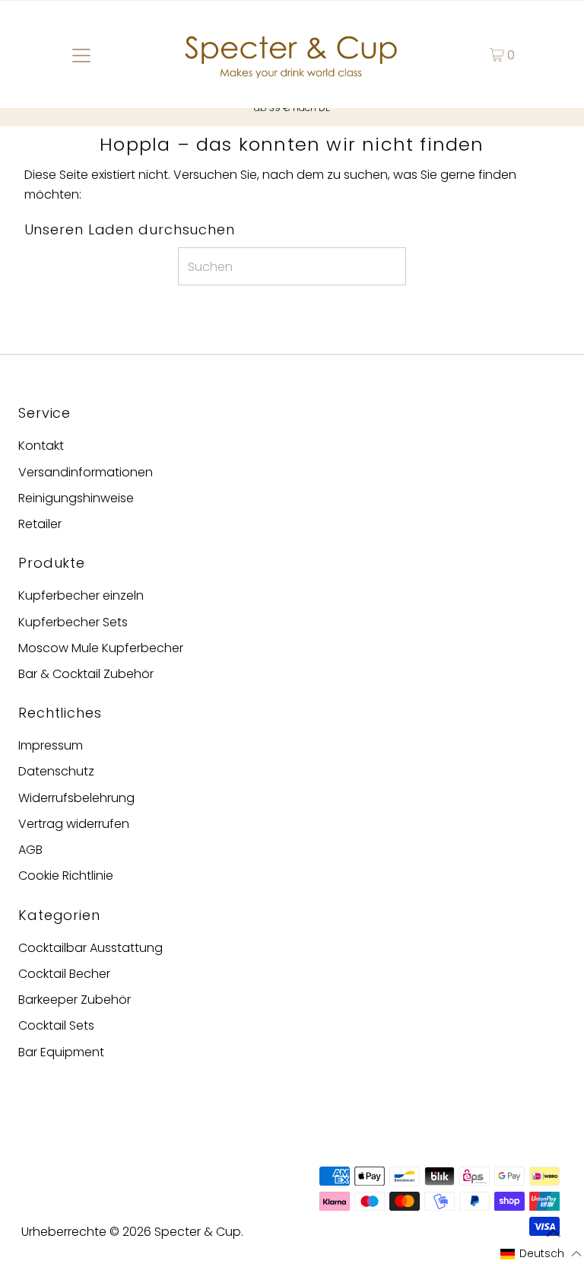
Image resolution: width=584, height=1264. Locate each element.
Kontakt (41, 445)
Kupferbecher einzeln (81, 595)
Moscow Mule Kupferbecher (100, 648)
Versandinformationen (85, 472)
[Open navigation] (81, 55)
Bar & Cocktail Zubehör (86, 674)
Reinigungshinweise (76, 498)
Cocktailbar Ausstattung (90, 948)
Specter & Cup (197, 1231)
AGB (30, 849)
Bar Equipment (61, 1052)
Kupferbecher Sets (73, 622)
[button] (541, 1254)
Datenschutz (56, 771)
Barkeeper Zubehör (74, 999)
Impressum (50, 745)
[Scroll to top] (553, 1233)
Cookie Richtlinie (65, 875)
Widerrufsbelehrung (76, 798)
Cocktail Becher (64, 973)
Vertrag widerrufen (73, 824)
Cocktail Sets (56, 1025)
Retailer (40, 524)
